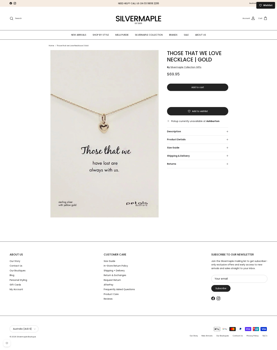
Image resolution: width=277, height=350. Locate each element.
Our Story (15, 261)
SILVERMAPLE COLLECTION (149, 34)
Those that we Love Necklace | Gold (72, 45)
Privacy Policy (253, 335)
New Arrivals (207, 335)
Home (51, 45)
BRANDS (173, 34)
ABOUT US (200, 34)
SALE (186, 34)
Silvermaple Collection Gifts (185, 67)
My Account (16, 289)
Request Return (112, 280)
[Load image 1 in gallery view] (104, 133)
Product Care (111, 294)
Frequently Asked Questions (119, 289)
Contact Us (16, 265)
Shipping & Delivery (178, 155)
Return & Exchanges (115, 275)
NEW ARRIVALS (78, 34)
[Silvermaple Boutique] (138, 18)
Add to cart (197, 87)
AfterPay (108, 284)
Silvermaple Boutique (26, 336)
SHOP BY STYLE (101, 34)
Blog (12, 275)
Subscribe (220, 288)
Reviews (108, 298)
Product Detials (176, 139)
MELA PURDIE (122, 34)
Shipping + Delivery (114, 270)
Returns (171, 163)
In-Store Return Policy (116, 265)
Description (174, 131)
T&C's (264, 335)
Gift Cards (15, 284)
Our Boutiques (17, 270)
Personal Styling (18, 280)
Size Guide (173, 147)
